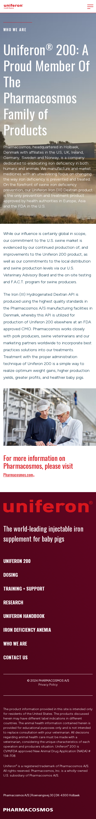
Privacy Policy (48, 685)
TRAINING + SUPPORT (24, 588)
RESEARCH (13, 602)
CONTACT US (15, 657)
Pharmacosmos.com (18, 475)
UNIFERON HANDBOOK (23, 615)
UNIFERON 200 (17, 560)
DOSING (10, 574)
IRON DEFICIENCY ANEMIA (27, 629)
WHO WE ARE (15, 643)
